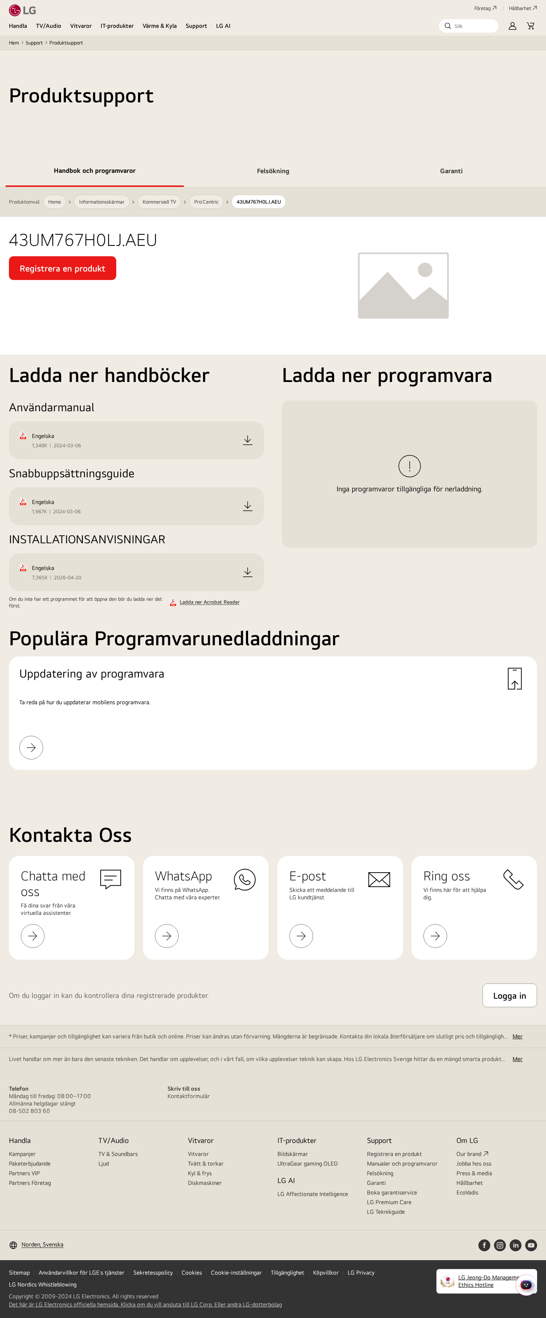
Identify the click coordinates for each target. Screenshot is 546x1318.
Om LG (467, 1140)
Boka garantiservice (392, 1192)
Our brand (468, 1153)
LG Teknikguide (386, 1211)
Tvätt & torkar (206, 1163)
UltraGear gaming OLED (307, 1163)
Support (196, 25)
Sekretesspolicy (153, 1272)
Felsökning (380, 1173)
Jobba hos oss (473, 1163)
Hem (14, 43)
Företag (482, 8)
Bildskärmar (292, 1153)
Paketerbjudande (30, 1163)
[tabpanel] (273, 487)
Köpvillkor (326, 1272)
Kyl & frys (200, 1173)
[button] (468, 26)
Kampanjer (22, 1153)
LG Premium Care (389, 1202)
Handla (18, 25)
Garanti (376, 1182)
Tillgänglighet (287, 1272)
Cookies (192, 1272)
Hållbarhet (520, 8)
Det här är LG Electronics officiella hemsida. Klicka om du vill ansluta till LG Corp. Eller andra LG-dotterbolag (145, 1304)
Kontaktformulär (189, 1096)
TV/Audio (48, 25)
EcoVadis (467, 1192)
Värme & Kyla (160, 25)
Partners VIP (24, 1173)
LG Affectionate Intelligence (312, 1193)
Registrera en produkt (394, 1153)
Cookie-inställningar (236, 1272)
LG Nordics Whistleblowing (43, 1284)
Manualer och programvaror (402, 1163)
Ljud (103, 1163)
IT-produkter (117, 25)
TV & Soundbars (118, 1153)
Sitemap (19, 1272)
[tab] (95, 172)
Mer (518, 1036)
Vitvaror (81, 25)
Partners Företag (30, 1182)
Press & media (474, 1173)
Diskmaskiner (205, 1182)
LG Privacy (361, 1272)
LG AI (223, 25)
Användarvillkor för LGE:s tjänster (81, 1272)
